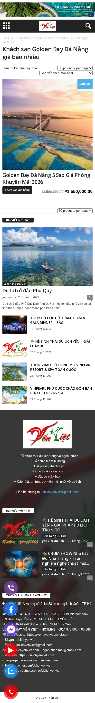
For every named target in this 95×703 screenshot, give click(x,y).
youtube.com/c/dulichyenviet (40, 670)
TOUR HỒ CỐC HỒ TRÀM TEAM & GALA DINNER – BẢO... (57, 320)
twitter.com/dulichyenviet (34, 665)
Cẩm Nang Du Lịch (15, 283)
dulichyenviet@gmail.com (60, 492)
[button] (87, 26)
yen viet (8, 297)
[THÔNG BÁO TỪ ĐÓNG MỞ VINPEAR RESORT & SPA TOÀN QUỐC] (14, 372)
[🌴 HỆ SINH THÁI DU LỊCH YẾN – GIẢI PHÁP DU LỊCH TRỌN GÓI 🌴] (14, 348)
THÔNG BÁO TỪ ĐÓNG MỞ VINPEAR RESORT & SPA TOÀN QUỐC (60, 367)
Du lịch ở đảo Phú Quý (27, 290)
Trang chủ (8, 38)
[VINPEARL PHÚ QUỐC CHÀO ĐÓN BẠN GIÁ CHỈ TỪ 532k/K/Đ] (14, 395)
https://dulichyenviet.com (36, 655)
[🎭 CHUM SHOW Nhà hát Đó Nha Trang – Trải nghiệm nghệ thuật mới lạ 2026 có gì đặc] (20, 564)
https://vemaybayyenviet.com (48, 634)
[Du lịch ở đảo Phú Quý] (47, 256)
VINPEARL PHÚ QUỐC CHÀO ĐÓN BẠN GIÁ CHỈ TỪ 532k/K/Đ (61, 390)
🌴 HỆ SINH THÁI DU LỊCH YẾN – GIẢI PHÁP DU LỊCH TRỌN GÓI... (65, 525)
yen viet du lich (53, 541)
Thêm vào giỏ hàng (17, 189)
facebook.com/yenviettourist (39, 660)
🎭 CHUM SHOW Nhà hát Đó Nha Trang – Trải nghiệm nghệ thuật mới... (65, 558)
